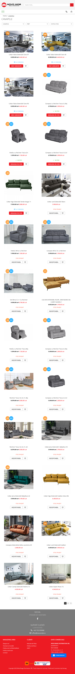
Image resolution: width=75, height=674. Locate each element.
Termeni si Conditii (8, 646)
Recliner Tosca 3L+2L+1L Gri (19, 447)
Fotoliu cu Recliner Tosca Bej (18, 349)
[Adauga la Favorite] (25, 66)
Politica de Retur (31, 646)
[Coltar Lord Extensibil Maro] (56, 185)
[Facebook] (37, 618)
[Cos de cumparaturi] (71, 12)
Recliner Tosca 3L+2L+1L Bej (19, 398)
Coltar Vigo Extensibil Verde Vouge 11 (19, 202)
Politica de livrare (8, 650)
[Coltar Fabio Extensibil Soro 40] (56, 41)
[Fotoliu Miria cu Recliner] (18, 234)
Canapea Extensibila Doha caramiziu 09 (19, 545)
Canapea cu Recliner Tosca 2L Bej (56, 349)
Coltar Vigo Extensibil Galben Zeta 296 (56, 496)
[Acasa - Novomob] (11, 4)
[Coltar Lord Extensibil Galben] (56, 528)
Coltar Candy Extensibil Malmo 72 (19, 587)
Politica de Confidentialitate (11, 648)
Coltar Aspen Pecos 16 (56, 587)
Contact (5, 653)
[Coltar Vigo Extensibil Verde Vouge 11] (18, 185)
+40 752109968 (38, 630)
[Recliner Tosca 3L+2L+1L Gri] (18, 430)
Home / (5, 16)
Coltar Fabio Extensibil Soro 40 (56, 54)
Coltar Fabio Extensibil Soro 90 (19, 104)
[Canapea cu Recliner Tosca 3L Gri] (56, 136)
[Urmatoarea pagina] (71, 603)
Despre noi (6, 643)
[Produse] (3, 12)
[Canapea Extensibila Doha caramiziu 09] (18, 528)
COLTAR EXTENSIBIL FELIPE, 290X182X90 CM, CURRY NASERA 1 (56, 301)
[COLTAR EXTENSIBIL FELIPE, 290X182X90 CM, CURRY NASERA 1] (56, 283)
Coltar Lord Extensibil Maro (56, 202)
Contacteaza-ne (60, 655)
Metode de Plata (32, 643)
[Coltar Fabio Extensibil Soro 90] (18, 87)
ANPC (28, 648)
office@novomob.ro (39, 633)
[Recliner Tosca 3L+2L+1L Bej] (18, 381)
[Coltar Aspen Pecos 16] (56, 573)
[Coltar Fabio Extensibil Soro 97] (18, 42)
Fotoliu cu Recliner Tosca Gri (18, 153)
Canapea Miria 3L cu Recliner (56, 251)
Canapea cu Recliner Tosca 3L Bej (56, 104)
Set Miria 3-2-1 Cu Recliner (19, 300)
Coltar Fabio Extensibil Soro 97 (19, 54)
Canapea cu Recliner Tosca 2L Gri (56, 398)
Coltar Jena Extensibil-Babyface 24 (19, 496)
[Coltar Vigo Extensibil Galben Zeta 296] (56, 479)
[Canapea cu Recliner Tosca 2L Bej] (56, 332)
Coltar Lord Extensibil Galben (56, 545)
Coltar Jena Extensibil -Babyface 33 (56, 447)
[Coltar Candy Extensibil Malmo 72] (18, 574)
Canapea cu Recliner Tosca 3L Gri (56, 153)
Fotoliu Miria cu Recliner (19, 251)
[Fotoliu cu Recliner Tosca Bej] (18, 332)
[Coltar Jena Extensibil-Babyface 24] (18, 479)
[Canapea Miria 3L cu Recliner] (56, 234)
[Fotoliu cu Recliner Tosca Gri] (18, 136)
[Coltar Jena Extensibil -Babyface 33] (56, 430)
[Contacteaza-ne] (66, 12)
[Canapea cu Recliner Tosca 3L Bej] (56, 87)
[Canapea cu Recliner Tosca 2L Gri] (56, 381)
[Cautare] (72, 5)
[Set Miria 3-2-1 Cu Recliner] (18, 283)
